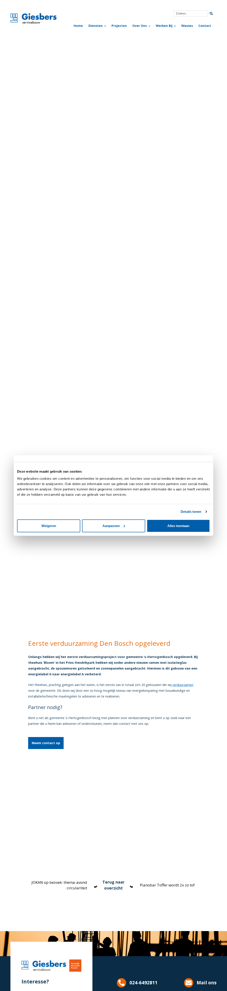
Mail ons (207, 982)
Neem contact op (46, 743)
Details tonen (191, 511)
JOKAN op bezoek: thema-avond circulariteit (59, 885)
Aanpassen (111, 525)
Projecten (119, 26)
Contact (204, 26)
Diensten (95, 26)
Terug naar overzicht (113, 885)
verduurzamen (182, 685)
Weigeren (48, 525)
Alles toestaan (178, 525)
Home (78, 26)
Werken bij (164, 26)
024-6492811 (143, 982)
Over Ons (139, 26)
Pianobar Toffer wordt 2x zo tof (167, 885)
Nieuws (187, 26)
